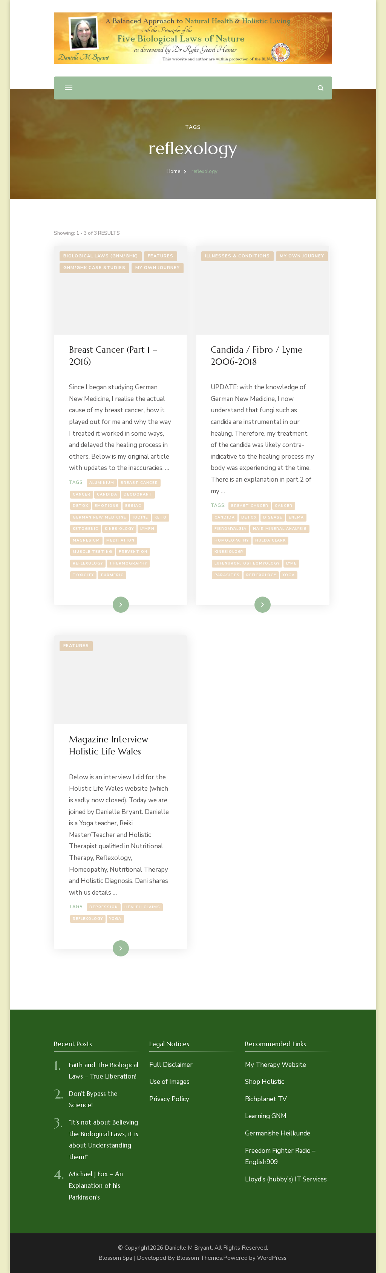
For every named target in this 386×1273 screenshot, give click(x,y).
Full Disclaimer (171, 1064)
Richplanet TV (266, 1099)
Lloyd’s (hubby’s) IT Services (286, 1179)
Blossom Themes (199, 1258)
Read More (109, 604)
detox (80, 505)
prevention (133, 551)
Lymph (147, 528)
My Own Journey (157, 268)
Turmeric (112, 574)
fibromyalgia (230, 528)
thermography (128, 563)
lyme (291, 563)
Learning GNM (265, 1116)
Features (160, 256)
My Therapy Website (275, 1064)
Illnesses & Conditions (237, 256)
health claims (142, 906)
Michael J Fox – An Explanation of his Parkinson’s (96, 1185)
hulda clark (270, 540)
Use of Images (169, 1081)
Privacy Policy (169, 1099)
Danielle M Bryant (188, 1248)
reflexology (88, 563)
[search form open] (320, 88)
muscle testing (92, 551)
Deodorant (138, 494)
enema (296, 517)
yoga (289, 574)
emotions (107, 505)
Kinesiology (119, 528)
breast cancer (139, 482)
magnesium (86, 540)
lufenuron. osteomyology (247, 563)
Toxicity (83, 574)
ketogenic (85, 528)
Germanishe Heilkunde (277, 1133)
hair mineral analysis (280, 528)
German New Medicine (99, 517)
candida (107, 494)
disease (272, 517)
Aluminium (101, 482)
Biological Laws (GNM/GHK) (100, 256)
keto (161, 517)
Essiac (133, 505)
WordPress (271, 1258)
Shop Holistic (264, 1081)
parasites (227, 574)
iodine (140, 517)
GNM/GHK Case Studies (94, 268)
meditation (120, 540)
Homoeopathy (231, 540)
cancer (81, 494)
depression (103, 906)
